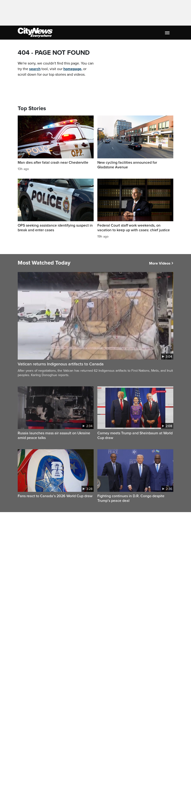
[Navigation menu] (167, 33)
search (35, 69)
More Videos (160, 263)
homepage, (72, 69)
